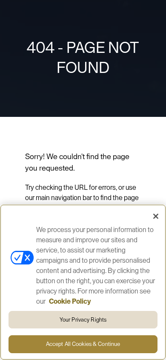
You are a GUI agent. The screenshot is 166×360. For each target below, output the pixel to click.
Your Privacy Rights (83, 319)
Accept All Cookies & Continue (83, 344)
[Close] (155, 216)
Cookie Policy (70, 301)
